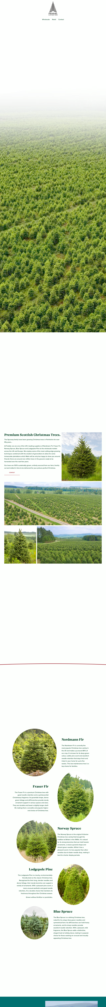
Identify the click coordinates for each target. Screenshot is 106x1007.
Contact (61, 19)
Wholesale (46, 19)
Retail (54, 19)
